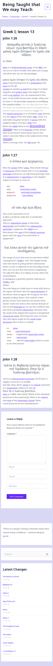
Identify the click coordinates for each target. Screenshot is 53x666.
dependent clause (19, 223)
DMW (15, 126)
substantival (13, 177)
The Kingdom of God (11, 626)
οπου (5, 394)
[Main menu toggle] (47, 7)
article (14, 167)
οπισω (26, 167)
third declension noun (22, 67)
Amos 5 (5, 593)
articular (43, 170)
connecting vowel (28, 189)
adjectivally (8, 226)
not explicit (15, 95)
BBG (35, 116)
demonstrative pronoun (23, 378)
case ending (27, 195)
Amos (5, 610)
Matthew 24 (7, 585)
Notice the (10, 126)
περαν (25, 385)
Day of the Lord (9, 601)
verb (9, 400)
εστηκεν (6, 89)
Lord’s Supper (8, 643)
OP (15, 86)
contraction (21, 337)
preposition (36, 83)
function (29, 129)
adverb (37, 385)
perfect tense (22, 92)
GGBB (35, 110)
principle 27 (19, 306)
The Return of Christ (11, 577)
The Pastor (7, 634)
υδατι (5, 67)
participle (7, 174)
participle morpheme (31, 192)
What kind (22, 394)
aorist (33, 319)
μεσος (5, 83)
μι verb (23, 89)
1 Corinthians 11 (9, 651)
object (13, 116)
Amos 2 (5, 618)
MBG (40, 67)
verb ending (30, 340)
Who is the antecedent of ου (15, 214)
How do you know (11, 132)
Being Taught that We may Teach (21, 7)
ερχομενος (9, 170)
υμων (5, 86)
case (40, 113)
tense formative (37, 291)
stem (22, 186)
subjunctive (27, 309)
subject (44, 397)
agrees (35, 119)
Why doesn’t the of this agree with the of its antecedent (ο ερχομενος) (24, 235)
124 (6, 536)
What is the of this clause (29, 129)
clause (7, 139)
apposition (27, 177)
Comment (12, 434)
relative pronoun (15, 113)
